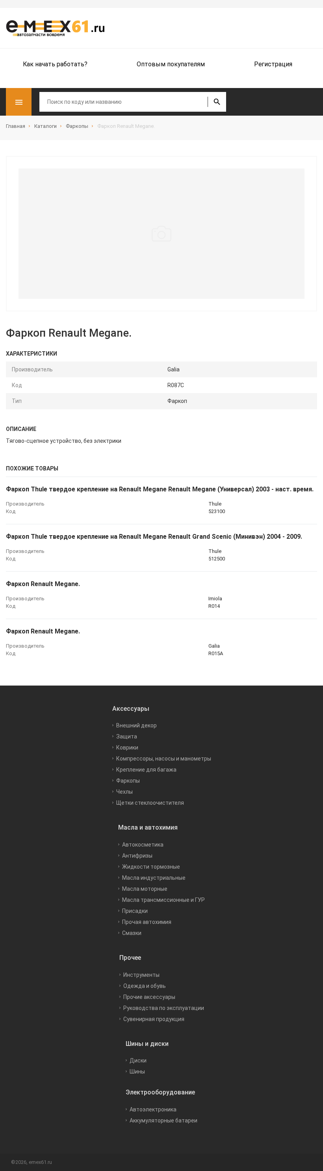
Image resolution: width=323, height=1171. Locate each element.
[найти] (217, 102)
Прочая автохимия (146, 922)
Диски (138, 1060)
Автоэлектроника (153, 1109)
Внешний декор (136, 725)
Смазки (131, 933)
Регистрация (273, 64)
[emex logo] (59, 28)
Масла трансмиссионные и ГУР (163, 900)
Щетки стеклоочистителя (150, 803)
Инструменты (141, 975)
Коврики (127, 747)
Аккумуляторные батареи (163, 1120)
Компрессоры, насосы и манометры (163, 758)
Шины (137, 1071)
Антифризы (137, 855)
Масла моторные (144, 889)
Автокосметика (142, 844)
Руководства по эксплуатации (163, 1008)
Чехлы (124, 792)
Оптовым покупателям (171, 64)
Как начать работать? (55, 64)
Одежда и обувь (144, 986)
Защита (126, 736)
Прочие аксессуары (149, 997)
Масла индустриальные (154, 878)
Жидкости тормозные (151, 867)
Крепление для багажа (146, 769)
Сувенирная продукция (153, 1019)
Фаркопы (128, 781)
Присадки (135, 911)
